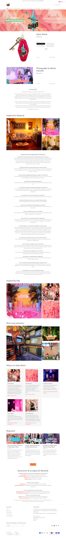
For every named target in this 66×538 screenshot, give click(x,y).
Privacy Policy (8, 514)
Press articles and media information (12, 423)
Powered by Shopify (57, 534)
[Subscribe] (23, 525)
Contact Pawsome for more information (30, 423)
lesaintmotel (52, 534)
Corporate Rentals (9, 515)
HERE (46, 201)
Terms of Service (9, 512)
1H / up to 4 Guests (40, 43)
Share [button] (38, 57)
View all (33, 464)
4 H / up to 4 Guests (40, 45)
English (17, 534)
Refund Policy (8, 510)
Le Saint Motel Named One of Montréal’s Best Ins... (32, 446)
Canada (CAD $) (9, 534)
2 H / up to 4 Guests (50, 43)
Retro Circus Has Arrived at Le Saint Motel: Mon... (14, 446)
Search (7, 509)
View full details (52, 57)
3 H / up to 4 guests (50, 45)
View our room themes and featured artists (50, 392)
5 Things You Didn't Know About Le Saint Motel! (50, 446)
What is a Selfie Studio (12, 395)
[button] (55, 5)
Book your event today (29, 394)
